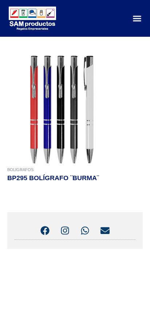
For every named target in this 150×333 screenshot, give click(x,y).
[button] (137, 18)
